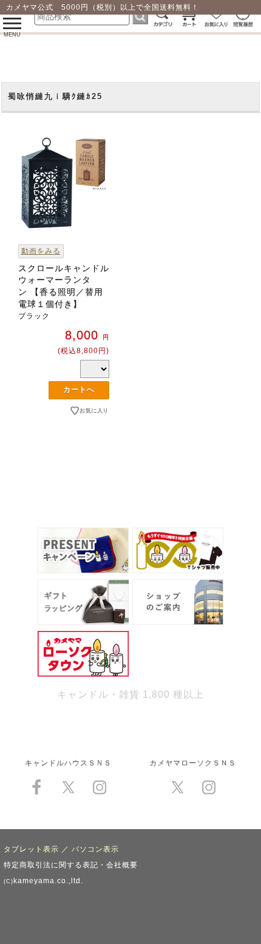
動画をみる (41, 251)
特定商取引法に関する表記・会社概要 (71, 865)
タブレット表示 (31, 849)
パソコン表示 (95, 849)
